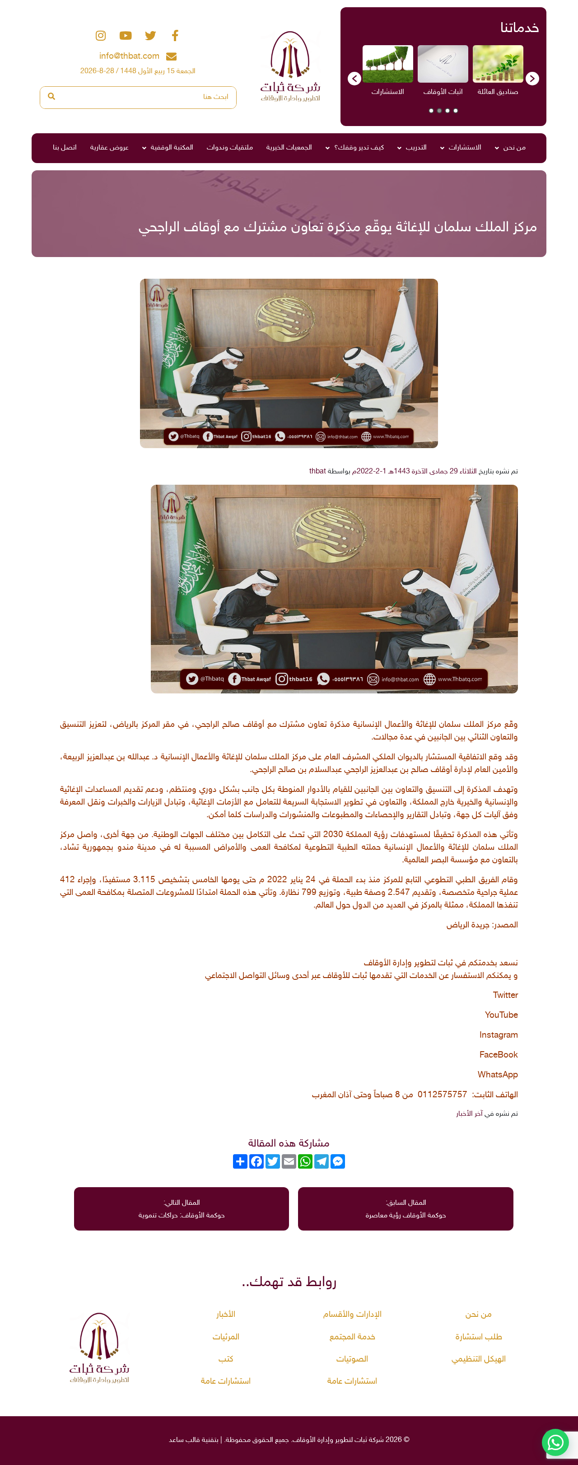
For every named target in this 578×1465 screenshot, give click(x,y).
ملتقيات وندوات (230, 148)
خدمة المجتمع (352, 1337)
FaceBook (499, 1056)
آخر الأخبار (469, 1114)
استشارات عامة (352, 1381)
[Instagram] (100, 35)
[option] (497, 74)
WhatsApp (498, 1076)
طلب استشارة (479, 1337)
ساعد (176, 1440)
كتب (226, 1359)
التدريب (416, 148)
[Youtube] (125, 35)
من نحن (514, 148)
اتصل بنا (65, 148)
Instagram (499, 1036)
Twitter (505, 996)
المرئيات (226, 1337)
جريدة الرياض (468, 926)
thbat (317, 472)
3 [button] (439, 110)
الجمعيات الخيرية (289, 148)
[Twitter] (150, 35)
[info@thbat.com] (171, 56)
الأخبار (225, 1315)
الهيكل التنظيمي (479, 1359)
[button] (354, 78)
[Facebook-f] (175, 35)
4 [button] (431, 110)
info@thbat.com (129, 56)
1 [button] (455, 110)
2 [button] (447, 110)
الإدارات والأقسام (352, 1315)
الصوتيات (352, 1359)
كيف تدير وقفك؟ (359, 148)
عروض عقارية (109, 148)
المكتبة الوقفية (172, 148)
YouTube (501, 1016)
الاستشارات (465, 148)
